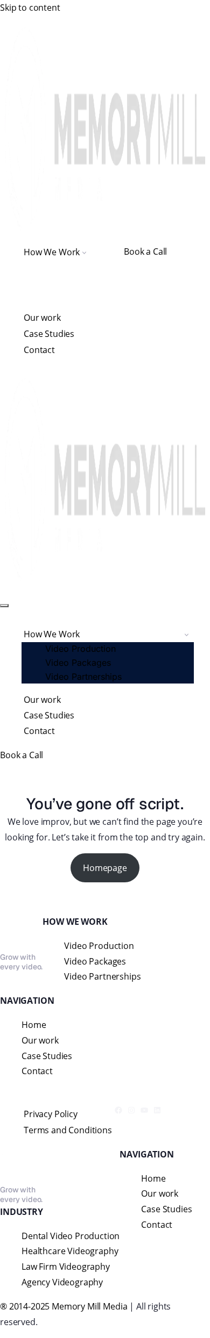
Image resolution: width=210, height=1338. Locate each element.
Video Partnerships (83, 676)
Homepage (105, 868)
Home (34, 1025)
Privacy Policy (51, 1114)
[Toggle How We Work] (186, 634)
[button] (84, 252)
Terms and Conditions (68, 1130)
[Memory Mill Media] (105, 129)
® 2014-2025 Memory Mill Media (63, 1306)
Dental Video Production (71, 1236)
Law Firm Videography (66, 1266)
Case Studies (49, 334)
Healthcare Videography (70, 1251)
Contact (39, 350)
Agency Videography (62, 1282)
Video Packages (78, 662)
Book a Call (145, 251)
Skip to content (30, 7)
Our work (42, 317)
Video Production (80, 648)
